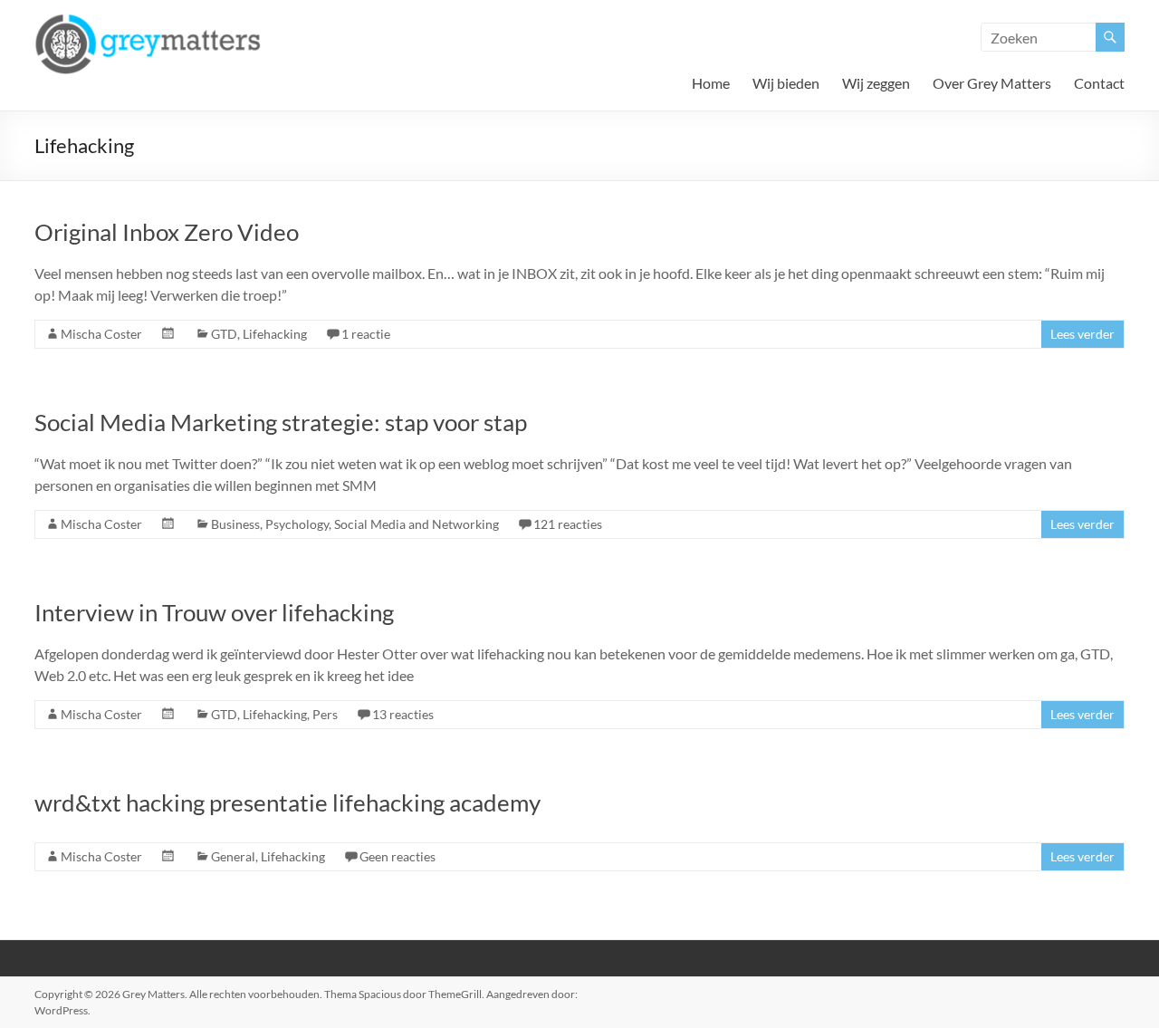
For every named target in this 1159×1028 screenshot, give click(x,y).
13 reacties (403, 714)
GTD (224, 333)
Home (711, 82)
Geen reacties (397, 856)
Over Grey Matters (992, 82)
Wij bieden (785, 82)
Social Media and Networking (416, 524)
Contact (1099, 82)
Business (235, 524)
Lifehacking (275, 333)
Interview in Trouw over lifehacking (214, 612)
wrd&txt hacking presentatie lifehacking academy (287, 802)
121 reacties (567, 524)
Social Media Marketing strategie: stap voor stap (280, 422)
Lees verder (1082, 333)
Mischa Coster (101, 333)
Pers (325, 714)
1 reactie (365, 333)
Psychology (297, 524)
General (233, 856)
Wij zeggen (876, 82)
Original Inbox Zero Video (166, 231)
